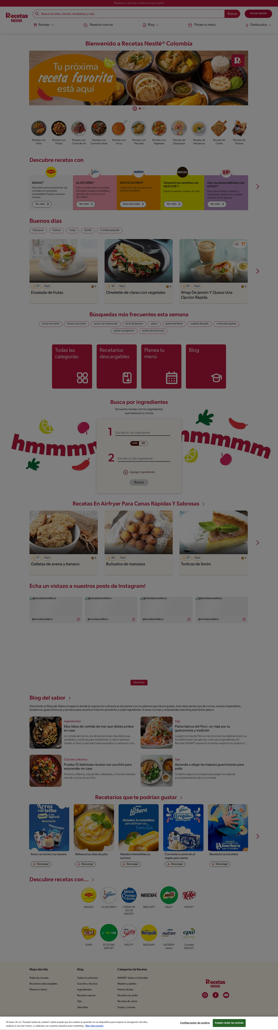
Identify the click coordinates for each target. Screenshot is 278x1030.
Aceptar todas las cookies (229, 1023)
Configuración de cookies (195, 1023)
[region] (139, 1023)
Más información (94, 1026)
